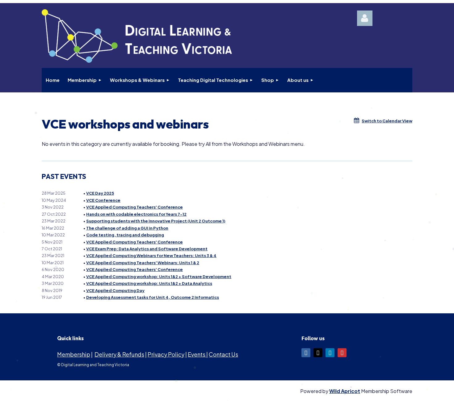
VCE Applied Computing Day (115, 290)
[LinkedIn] (330, 352)
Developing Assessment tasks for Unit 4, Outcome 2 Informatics (152, 297)
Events (197, 354)
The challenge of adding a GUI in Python (127, 228)
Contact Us (223, 354)
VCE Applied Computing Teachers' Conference (134, 207)
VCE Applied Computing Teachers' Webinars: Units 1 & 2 (142, 262)
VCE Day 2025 (100, 193)
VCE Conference (103, 200)
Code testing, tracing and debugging (125, 234)
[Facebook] (305, 352)
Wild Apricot (344, 391)
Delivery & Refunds (119, 354)
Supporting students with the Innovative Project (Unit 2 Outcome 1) (155, 220)
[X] (317, 352)
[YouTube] (342, 352)
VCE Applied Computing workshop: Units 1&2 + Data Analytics (149, 283)
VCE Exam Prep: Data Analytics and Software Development (147, 248)
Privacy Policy (166, 354)
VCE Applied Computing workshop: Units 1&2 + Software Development (158, 276)
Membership (73, 354)
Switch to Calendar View (387, 120)
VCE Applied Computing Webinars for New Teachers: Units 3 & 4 (151, 255)
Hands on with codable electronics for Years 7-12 (136, 214)
